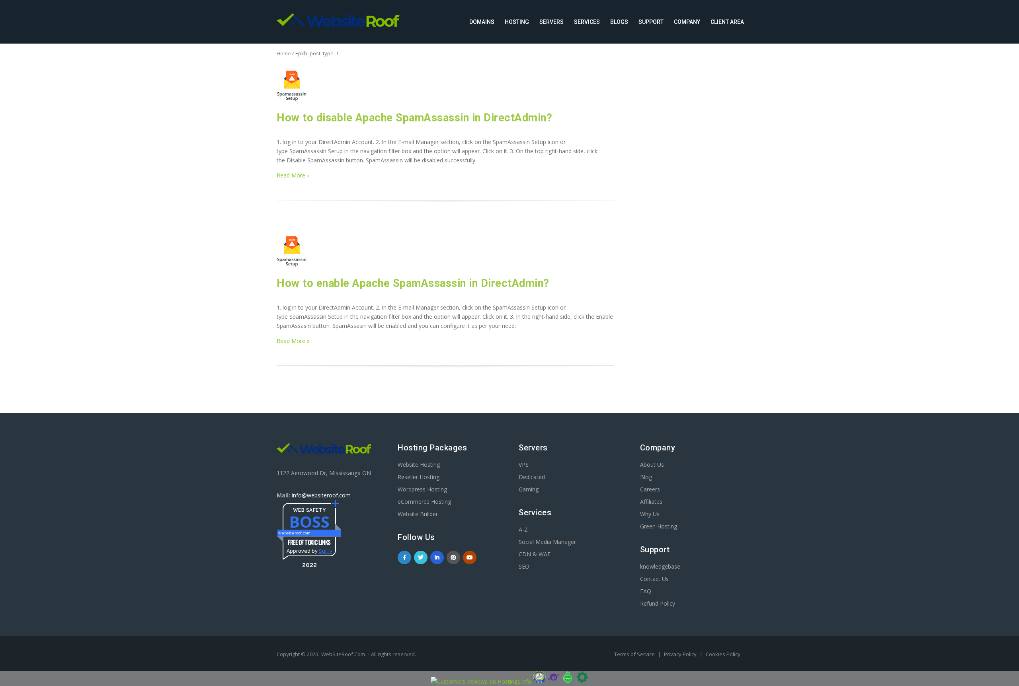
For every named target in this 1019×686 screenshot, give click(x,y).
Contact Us (654, 579)
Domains (481, 22)
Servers (551, 22)
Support (651, 22)
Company (687, 22)
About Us (652, 464)
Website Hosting (419, 464)
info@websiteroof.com (321, 495)
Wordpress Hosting (422, 489)
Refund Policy (657, 603)
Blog (646, 477)
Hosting (517, 22)
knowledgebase (660, 566)
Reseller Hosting (418, 477)
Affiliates (651, 501)
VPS (524, 464)
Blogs (619, 22)
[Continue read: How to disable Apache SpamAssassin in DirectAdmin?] (292, 99)
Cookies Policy (723, 654)
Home (284, 53)
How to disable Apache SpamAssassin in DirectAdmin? (414, 117)
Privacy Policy (681, 654)
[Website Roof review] (539, 681)
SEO (524, 566)
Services (587, 22)
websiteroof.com (294, 533)
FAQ (645, 591)
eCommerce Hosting (424, 501)
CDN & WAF (534, 554)
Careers (650, 489)
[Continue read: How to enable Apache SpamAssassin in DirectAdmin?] (292, 265)
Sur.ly (325, 550)
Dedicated (532, 477)
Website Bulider (418, 514)
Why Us (650, 514)
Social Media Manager (547, 542)
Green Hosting (658, 526)
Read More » (293, 175)
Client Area (727, 22)
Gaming (529, 489)
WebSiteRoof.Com (343, 654)
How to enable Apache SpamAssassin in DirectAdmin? (413, 283)
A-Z (523, 529)
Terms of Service (635, 654)
